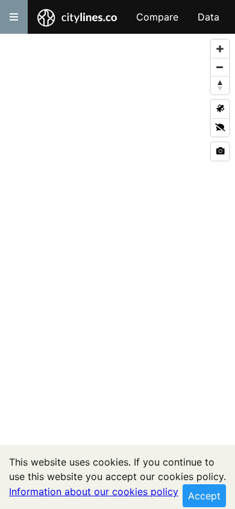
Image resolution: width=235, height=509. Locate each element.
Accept (204, 496)
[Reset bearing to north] (220, 85)
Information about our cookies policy (93, 491)
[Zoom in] (220, 49)
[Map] (117, 271)
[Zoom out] (220, 67)
